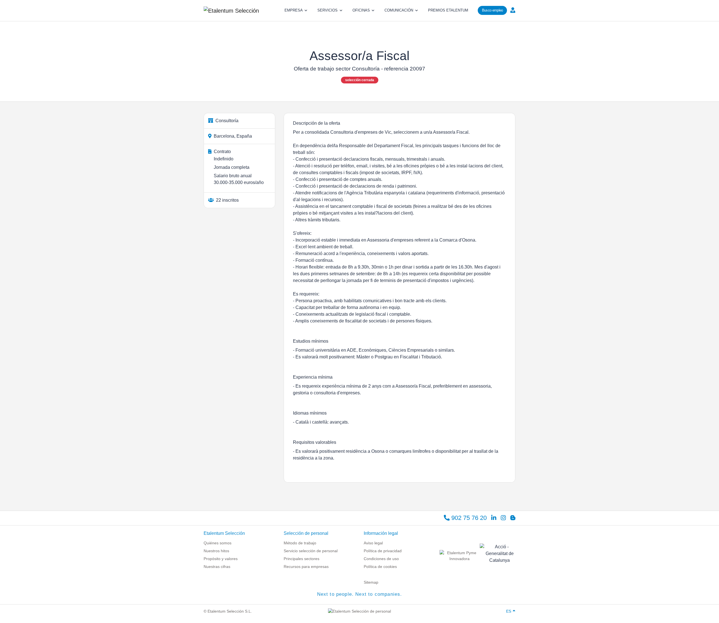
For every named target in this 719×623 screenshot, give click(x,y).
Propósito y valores (221, 558)
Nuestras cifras (217, 566)
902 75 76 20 (468, 517)
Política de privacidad (383, 551)
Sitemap (371, 582)
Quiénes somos (217, 543)
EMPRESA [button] (294, 10)
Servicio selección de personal (311, 551)
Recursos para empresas (306, 566)
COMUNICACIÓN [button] (398, 10)
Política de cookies (380, 566)
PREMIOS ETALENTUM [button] (448, 10)
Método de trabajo (300, 543)
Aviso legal (373, 543)
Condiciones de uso (381, 558)
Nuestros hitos (216, 551)
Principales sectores (301, 558)
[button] (512, 9)
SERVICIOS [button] (327, 10)
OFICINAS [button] (361, 10)
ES (508, 611)
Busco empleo (492, 10)
